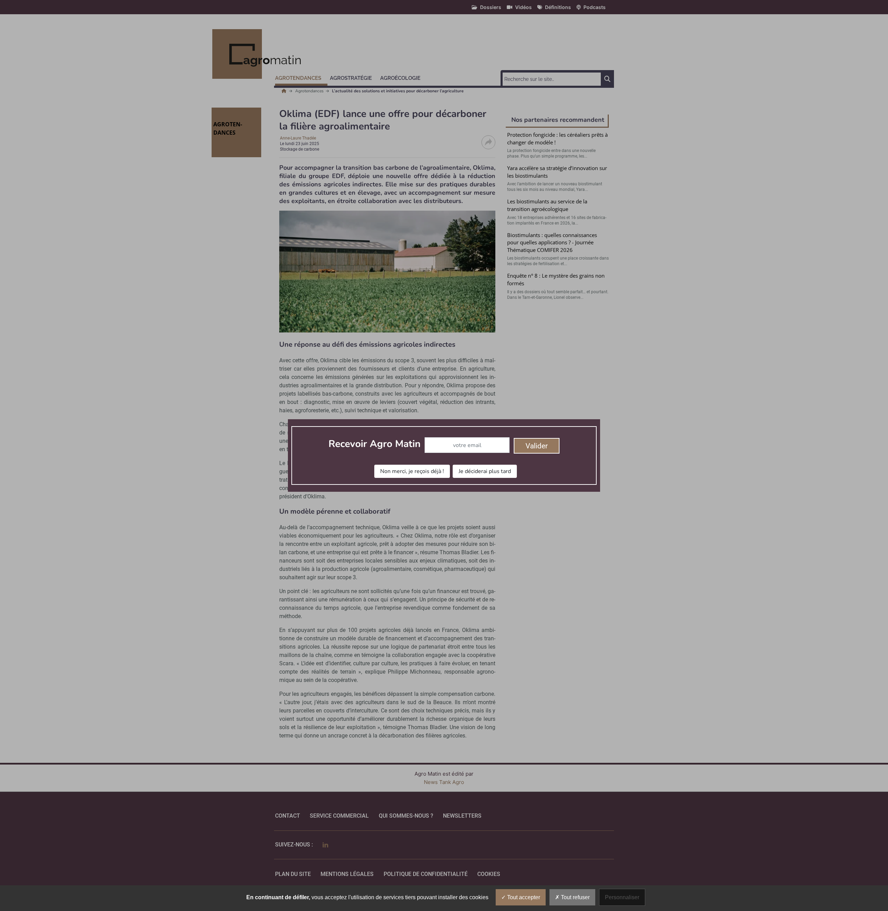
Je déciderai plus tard (485, 471)
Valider (537, 446)
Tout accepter (523, 897)
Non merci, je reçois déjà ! (412, 471)
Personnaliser (622, 897)
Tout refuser (575, 897)
